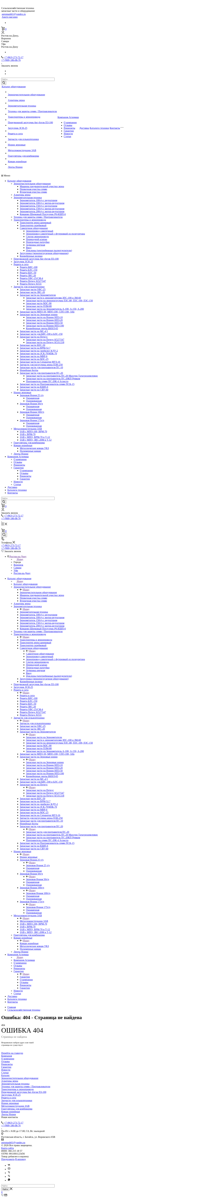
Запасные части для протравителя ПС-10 (41, 367)
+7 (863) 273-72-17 (13, 57)
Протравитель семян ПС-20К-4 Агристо (47, 381)
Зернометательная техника (22, 105)
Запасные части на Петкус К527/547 (45, 339)
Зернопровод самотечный (39, 231)
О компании (70, 122)
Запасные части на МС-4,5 (34, 331)
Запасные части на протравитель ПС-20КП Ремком (53, 378)
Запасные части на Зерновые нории (39, 314)
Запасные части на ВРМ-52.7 (35, 348)
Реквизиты (69, 128)
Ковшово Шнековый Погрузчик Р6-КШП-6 (43, 214)
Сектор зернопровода (37, 236)
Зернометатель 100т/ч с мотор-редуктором (42, 203)
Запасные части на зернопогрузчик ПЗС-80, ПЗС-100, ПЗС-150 (59, 300)
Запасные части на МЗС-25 (34, 359)
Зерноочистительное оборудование (26, 94)
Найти (5, 1189)
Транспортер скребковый (33, 225)
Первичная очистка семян (33, 189)
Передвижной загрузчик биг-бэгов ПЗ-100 (30, 122)
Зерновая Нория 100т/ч (32, 412)
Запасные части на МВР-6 (33, 356)
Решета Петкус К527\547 (33, 281)
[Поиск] (4, 534)
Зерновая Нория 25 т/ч (31, 395)
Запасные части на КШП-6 (34, 387)
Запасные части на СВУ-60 (34, 389)
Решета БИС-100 (28, 267)
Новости (68, 133)
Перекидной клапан (36, 239)
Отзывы (68, 125)
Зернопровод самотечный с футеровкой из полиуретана (55, 233)
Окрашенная (32, 398)
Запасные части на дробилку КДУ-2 (39, 350)
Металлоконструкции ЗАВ (22, 150)
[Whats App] (9, 1180)
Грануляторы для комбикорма (23, 156)
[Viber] (9, 1173)
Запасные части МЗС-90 (39, 303)
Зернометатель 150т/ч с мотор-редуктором (42, 208)
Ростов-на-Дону (22, 573)
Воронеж (18, 565)
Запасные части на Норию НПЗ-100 (45, 325)
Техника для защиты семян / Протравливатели (32, 111)
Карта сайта (7, 1148)
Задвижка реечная (35, 245)
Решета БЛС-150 (28, 270)
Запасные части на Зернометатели (38, 295)
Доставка (84, 128)
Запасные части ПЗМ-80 (39, 306)
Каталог (5, 1075)
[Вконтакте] (9, 1165)
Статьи (67, 136)
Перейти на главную (12, 1053)
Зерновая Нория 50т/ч (31, 403)
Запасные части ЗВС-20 (32, 292)
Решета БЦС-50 (28, 272)
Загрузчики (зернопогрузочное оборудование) (44, 253)
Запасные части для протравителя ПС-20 (41, 373)
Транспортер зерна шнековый (35, 222)
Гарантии (69, 131)
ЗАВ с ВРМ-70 (27, 434)
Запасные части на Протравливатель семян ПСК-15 (47, 384)
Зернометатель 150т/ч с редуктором (38, 206)
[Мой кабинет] (2, 33)
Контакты (115, 128)
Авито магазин (10, 17)
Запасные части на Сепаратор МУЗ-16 (40, 362)
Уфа (16, 570)
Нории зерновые (17, 144)
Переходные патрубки (38, 242)
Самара (17, 567)
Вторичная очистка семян (33, 192)
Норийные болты (29, 370)
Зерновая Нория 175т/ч (32, 420)
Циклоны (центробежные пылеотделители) (49, 250)
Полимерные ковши (30, 451)
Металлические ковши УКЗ (34, 448)
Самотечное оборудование (34, 228)
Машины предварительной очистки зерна (42, 186)
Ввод (28, 247)
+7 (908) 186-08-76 (11, 60)
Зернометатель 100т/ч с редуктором (38, 200)
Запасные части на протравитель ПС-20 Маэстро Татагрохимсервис (62, 375)
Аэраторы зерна (16, 100)
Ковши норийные (17, 161)
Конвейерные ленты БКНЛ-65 (42, 328)
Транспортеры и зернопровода (24, 117)
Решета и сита (15, 133)
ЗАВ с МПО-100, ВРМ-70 (33, 431)
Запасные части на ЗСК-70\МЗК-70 (38, 353)
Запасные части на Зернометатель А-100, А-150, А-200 (55, 309)
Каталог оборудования (14, 86)
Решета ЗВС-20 (28, 275)
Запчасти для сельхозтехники (23, 139)
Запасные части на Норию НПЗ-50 (44, 323)
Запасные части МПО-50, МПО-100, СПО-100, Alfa (47, 311)
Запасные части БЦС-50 (32, 345)
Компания (6, 1056)
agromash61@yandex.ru (14, 14)
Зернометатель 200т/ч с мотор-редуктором (42, 211)
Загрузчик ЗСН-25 (17, 128)
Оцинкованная (34, 401)
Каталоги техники (99, 128)
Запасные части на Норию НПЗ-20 (44, 320)
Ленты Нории (15, 167)
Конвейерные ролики (31, 256)
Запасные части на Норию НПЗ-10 (44, 317)
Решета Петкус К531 (31, 284)
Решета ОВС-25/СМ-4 (31, 278)
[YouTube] (9, 1169)
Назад (20, 559)
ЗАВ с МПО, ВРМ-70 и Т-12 (35, 437)
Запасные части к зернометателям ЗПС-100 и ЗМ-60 (53, 297)
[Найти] (3, 83)
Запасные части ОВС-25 (32, 289)
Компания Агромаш (68, 117)
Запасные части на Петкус (34, 336)
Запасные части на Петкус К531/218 (45, 342)
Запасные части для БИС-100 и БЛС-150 (41, 334)
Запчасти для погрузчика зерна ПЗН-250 (41, 364)
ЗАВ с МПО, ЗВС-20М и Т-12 (36, 440)
